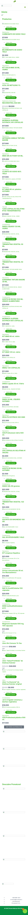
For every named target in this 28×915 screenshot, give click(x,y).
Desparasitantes (6, 260)
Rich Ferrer (21, 908)
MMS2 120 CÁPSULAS (11, 368)
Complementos (6, 118)
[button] (3, 15)
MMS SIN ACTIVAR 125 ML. (12, 156)
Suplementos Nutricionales (9, 101)
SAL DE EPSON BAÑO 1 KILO (13, 537)
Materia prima (5, 32)
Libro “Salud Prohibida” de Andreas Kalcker (12, 662)
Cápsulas (4, 207)
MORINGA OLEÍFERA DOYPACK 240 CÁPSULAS (12, 121)
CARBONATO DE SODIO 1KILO (13, 34)
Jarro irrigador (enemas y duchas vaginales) (12, 701)
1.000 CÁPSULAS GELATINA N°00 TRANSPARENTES (13, 210)
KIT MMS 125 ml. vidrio (11, 352)
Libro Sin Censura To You (12, 643)
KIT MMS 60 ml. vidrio (10, 336)
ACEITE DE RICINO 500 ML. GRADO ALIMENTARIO (12, 300)
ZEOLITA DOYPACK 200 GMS (13, 417)
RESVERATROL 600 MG (11, 103)
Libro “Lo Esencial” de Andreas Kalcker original (12, 683)
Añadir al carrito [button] (11, 29)
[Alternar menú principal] (25, 7)
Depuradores (5, 48)
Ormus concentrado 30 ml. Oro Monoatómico (12, 571)
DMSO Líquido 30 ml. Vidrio (13, 384)
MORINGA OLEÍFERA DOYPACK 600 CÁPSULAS (12, 319)
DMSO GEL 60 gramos (11, 486)
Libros (3, 641)
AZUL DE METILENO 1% (11, 85)
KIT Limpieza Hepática (11, 553)
